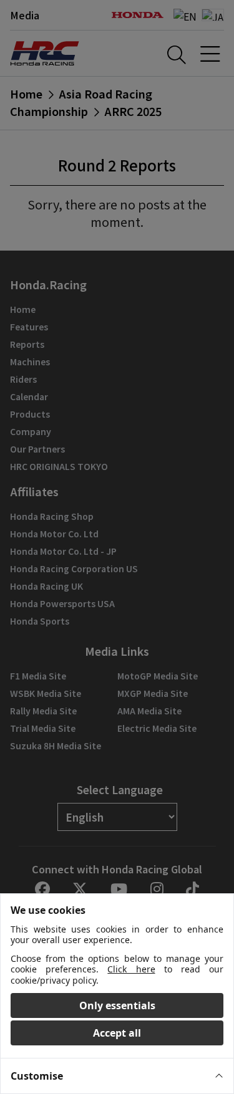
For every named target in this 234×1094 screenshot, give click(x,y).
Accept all (117, 1033)
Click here (131, 969)
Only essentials (117, 1005)
